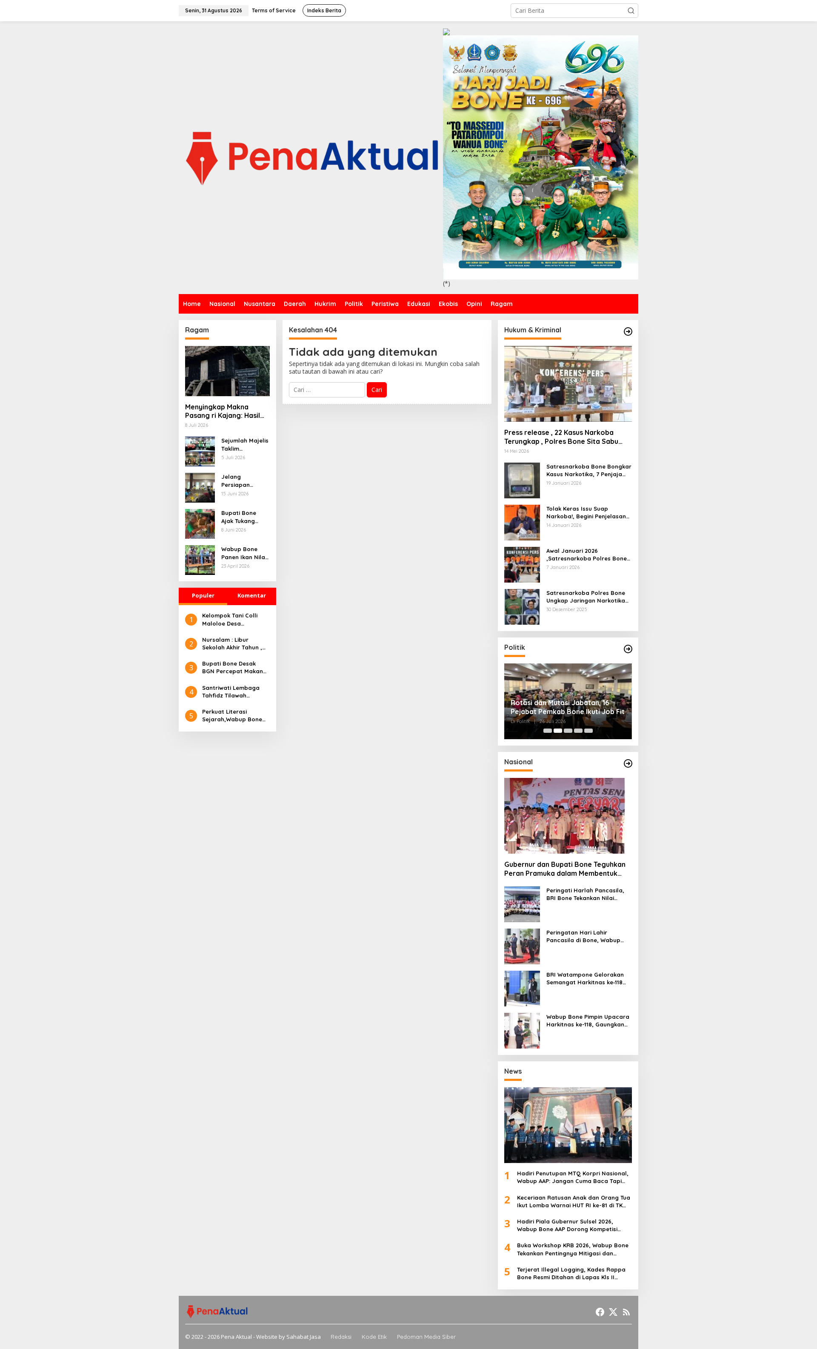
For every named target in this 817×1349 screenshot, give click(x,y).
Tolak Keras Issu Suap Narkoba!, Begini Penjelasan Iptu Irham (586, 512)
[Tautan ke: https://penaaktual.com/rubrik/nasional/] (628, 763)
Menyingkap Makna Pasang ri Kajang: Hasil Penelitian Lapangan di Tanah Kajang (222, 411)
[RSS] (626, 1312)
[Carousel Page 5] (588, 731)
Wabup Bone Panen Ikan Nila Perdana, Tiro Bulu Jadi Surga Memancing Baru (245, 553)
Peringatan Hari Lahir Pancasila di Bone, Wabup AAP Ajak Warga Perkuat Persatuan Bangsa (583, 936)
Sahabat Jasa (303, 1336)
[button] (631, 10)
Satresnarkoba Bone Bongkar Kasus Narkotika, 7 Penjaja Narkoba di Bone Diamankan (588, 470)
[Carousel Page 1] (547, 731)
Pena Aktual (236, 1336)
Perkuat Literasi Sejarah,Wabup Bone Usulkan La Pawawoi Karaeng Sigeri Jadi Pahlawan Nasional (232, 715)
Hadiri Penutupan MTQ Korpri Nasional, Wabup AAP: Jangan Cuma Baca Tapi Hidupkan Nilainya (572, 1177)
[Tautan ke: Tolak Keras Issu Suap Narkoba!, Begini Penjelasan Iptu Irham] (522, 522)
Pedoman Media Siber (426, 1336)
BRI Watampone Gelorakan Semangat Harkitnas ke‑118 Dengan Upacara (585, 978)
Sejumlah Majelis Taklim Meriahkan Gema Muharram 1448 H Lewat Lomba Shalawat (245, 444)
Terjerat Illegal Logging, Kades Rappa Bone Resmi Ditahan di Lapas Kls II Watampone (571, 1273)
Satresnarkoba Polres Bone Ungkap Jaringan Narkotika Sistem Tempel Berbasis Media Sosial (589, 596)
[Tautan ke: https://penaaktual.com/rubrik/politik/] (628, 649)
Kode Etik (374, 1336)
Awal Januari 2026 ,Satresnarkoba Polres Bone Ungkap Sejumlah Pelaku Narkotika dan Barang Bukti (587, 554)
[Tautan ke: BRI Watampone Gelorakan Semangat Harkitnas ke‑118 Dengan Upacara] (522, 988)
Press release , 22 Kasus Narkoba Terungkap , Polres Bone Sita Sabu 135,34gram (561, 437)
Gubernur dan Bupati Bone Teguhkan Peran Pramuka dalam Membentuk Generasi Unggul (565, 869)
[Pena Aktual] (311, 157)
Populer (203, 595)
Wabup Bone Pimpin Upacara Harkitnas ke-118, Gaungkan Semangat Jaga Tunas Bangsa (587, 1020)
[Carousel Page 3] (568, 731)
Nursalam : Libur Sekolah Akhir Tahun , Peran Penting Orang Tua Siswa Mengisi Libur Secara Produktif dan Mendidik (235, 643)
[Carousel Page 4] (578, 731)
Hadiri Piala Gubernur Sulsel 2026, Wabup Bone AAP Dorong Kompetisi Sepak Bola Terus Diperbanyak (567, 1225)
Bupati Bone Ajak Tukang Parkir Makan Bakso (239, 516)
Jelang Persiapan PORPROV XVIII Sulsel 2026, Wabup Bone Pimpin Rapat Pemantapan (242, 480)
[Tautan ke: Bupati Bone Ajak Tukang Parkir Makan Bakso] (200, 523)
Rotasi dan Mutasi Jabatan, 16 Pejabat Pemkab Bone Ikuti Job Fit (568, 707)
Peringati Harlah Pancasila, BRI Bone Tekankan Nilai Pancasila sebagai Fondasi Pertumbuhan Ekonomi (585, 894)
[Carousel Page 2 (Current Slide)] (558, 731)
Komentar (251, 595)
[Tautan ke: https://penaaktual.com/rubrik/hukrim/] (628, 331)
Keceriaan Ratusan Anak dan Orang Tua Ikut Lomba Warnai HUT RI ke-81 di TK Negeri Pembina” (573, 1201)
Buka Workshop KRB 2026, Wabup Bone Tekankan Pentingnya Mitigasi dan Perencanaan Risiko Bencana (572, 1249)
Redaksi (341, 1336)
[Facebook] (600, 1312)
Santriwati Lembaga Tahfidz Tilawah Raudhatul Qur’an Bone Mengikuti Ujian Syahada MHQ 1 (235, 691)
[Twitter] (613, 1312)
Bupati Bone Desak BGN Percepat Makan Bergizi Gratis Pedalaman (232, 667)
